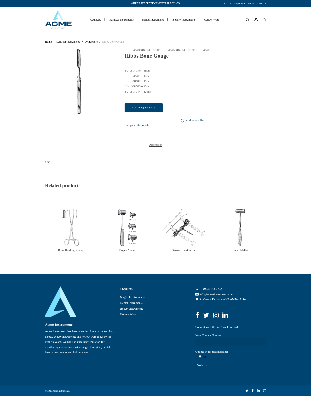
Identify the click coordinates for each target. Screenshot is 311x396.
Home (48, 41)
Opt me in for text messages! (212, 354)
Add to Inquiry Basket (144, 107)
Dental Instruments (131, 302)
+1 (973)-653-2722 (210, 288)
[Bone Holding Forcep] (70, 227)
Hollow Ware (128, 314)
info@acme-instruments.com (216, 294)
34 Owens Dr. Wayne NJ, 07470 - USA (222, 299)
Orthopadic (91, 41)
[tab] (155, 145)
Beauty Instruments (131, 308)
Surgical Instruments (68, 41)
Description (155, 144)
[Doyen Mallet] (127, 227)
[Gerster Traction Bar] (184, 227)
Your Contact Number (208, 335)
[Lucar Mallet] (240, 227)
